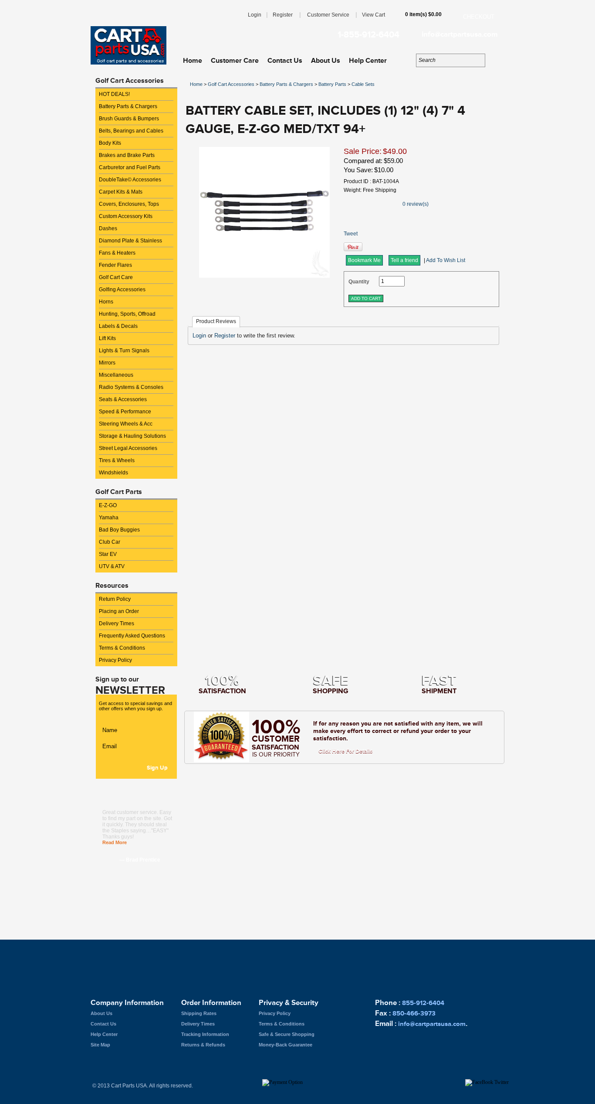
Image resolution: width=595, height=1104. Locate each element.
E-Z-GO (108, 505)
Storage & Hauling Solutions (132, 436)
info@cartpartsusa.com (459, 34)
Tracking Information (205, 1034)
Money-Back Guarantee (285, 1044)
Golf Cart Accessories (231, 84)
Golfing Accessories (122, 289)
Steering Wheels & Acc (125, 424)
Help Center (368, 60)
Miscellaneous (116, 375)
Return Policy (115, 599)
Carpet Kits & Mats (120, 192)
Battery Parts (332, 84)
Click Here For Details (345, 751)
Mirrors (107, 363)
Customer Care (235, 60)
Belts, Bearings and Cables (131, 131)
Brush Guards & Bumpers (129, 119)
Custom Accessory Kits (125, 216)
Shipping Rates (198, 1013)
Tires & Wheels (117, 460)
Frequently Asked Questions (132, 636)
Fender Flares (115, 265)
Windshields (113, 473)
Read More (114, 842)
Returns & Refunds (203, 1044)
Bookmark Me (364, 260)
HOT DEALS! (114, 94)
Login (254, 15)
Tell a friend (404, 260)
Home (192, 60)
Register (283, 15)
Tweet (351, 234)
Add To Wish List (445, 260)
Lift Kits (107, 338)
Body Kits (110, 143)
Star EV (108, 554)
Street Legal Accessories (128, 448)
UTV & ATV (112, 566)
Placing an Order (119, 611)
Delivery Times (116, 623)
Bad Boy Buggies (119, 530)
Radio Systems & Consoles (131, 387)
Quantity (358, 282)
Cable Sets (363, 84)
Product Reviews (216, 321)
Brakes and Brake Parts (127, 155)
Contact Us (284, 60)
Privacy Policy (115, 660)
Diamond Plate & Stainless (130, 241)
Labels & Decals (118, 326)
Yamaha (108, 518)
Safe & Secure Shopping (286, 1034)
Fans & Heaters (117, 253)
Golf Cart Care (116, 277)
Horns (106, 302)
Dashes (108, 228)
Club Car (109, 542)
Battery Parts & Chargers (128, 106)
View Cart (373, 15)
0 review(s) (415, 204)
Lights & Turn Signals (124, 351)
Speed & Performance (125, 412)
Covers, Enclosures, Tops (129, 204)
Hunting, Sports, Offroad (127, 314)
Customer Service (328, 15)
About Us (325, 60)
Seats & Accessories (123, 399)
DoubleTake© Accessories (130, 180)
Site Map (100, 1044)
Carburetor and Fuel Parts (129, 167)
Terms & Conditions (122, 648)
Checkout (478, 17)
